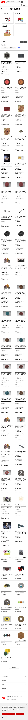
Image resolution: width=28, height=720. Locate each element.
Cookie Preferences (12, 698)
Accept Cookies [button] (20, 714)
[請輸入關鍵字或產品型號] (22, 2)
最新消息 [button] (4, 680)
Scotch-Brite (4, 47)
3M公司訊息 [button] (5, 676)
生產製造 (11, 47)
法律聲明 (9, 696)
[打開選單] (26, 1)
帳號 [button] (24, 5)
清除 (19, 47)
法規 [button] (3, 684)
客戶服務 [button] (4, 689)
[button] (6, 717)
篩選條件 (23, 42)
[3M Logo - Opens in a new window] (3, 2)
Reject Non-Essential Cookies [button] (8, 714)
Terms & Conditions (21, 696)
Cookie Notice (5, 710)
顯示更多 (14, 667)
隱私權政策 (14, 696)
